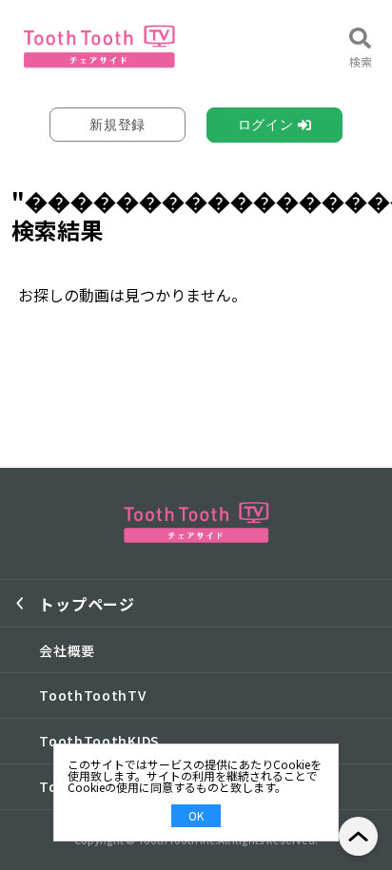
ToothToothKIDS (99, 740)
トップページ (87, 603)
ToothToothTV (92, 695)
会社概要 (67, 650)
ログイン (266, 124)
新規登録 (117, 124)
